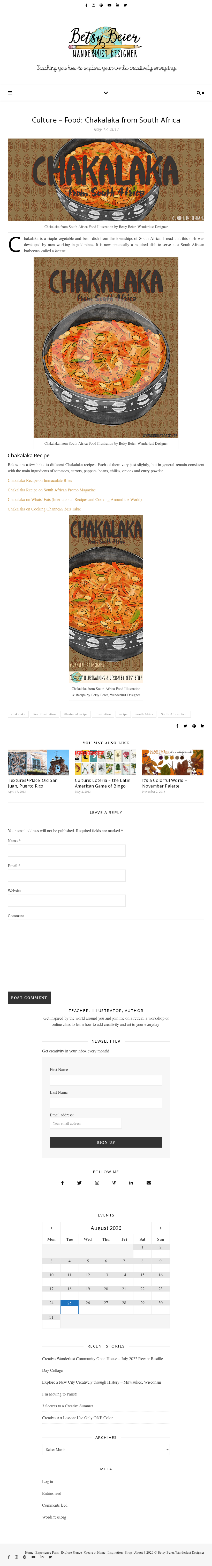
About (138, 1552)
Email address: (62, 1114)
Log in (47, 1481)
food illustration (44, 714)
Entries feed (51, 1493)
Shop (128, 1552)
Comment (16, 915)
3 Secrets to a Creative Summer (67, 1405)
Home (29, 1552)
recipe (123, 714)
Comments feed (54, 1505)
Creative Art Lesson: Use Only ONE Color (77, 1417)
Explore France (71, 1552)
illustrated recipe (75, 714)
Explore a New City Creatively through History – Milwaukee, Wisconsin (101, 1382)
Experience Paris (47, 1552)
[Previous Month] (51, 1228)
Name (14, 840)
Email (14, 865)
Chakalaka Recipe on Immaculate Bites (40, 480)
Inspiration (115, 1552)
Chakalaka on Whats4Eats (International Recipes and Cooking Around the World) (75, 499)
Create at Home (94, 1552)
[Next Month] (161, 1228)
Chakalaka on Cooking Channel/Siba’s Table (44, 509)
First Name (59, 1069)
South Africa (144, 714)
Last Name (59, 1092)
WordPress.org (54, 1517)
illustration (103, 714)
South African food (174, 714)
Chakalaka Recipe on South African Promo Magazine (52, 489)
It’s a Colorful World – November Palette (164, 783)
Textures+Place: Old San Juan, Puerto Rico (33, 783)
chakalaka (18, 714)
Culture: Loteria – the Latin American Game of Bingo (103, 783)
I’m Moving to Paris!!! (60, 1394)
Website (14, 890)
